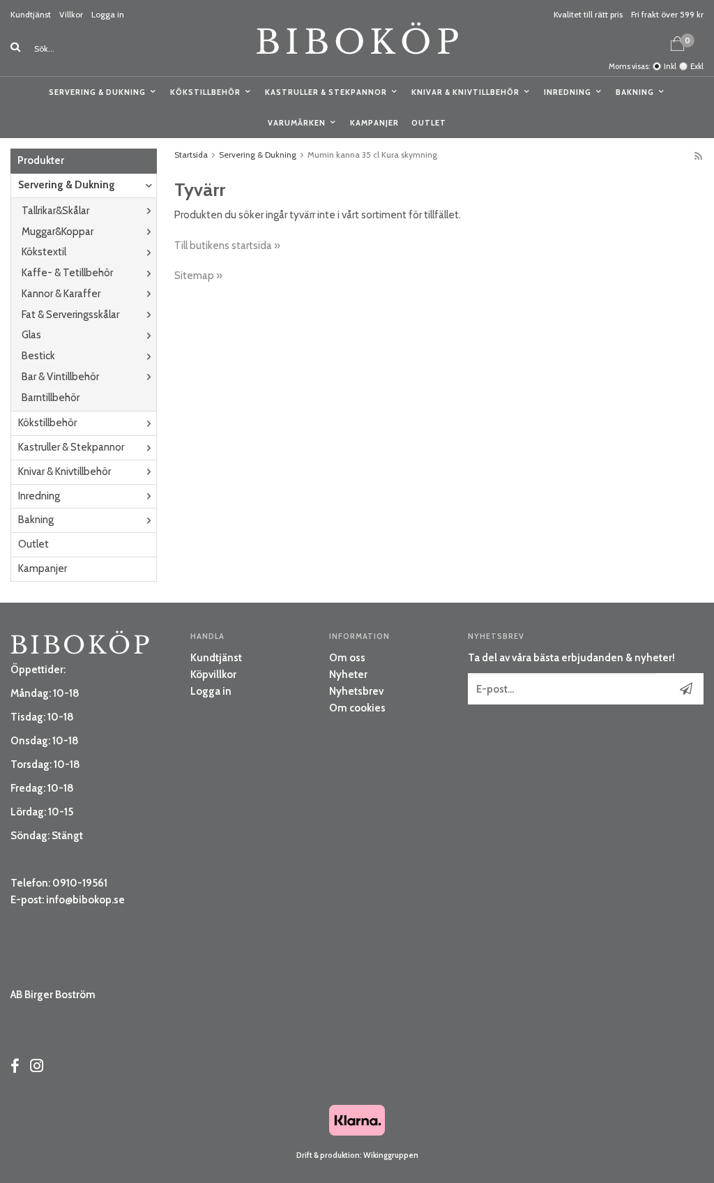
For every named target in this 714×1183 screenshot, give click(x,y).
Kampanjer (374, 123)
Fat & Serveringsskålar (70, 314)
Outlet (428, 123)
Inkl (670, 66)
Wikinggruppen (390, 1155)
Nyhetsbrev (356, 691)
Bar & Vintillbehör (60, 376)
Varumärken (297, 123)
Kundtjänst (30, 14)
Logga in (107, 14)
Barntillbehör (50, 397)
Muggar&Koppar (57, 231)
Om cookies (357, 708)
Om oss (347, 657)
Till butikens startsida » (227, 245)
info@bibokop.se (85, 900)
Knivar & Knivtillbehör (465, 92)
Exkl (697, 66)
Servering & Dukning (97, 92)
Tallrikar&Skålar (55, 210)
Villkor (71, 14)
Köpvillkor (213, 674)
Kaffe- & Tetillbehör (67, 272)
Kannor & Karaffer (61, 293)
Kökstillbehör (205, 92)
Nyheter (348, 674)
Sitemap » (198, 275)
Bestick (38, 355)
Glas (31, 335)
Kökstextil (44, 252)
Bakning (635, 92)
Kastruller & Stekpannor (326, 92)
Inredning (567, 92)
